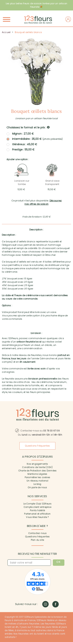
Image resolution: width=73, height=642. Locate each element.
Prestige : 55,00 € (23, 149)
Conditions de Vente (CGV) (37, 467)
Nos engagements (37, 463)
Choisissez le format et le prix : (27, 127)
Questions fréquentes (37, 536)
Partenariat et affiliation (37, 513)
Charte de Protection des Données (37, 470)
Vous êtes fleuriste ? (37, 517)
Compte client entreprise (37, 507)
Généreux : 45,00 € (24, 144)
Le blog (37, 484)
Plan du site (37, 539)
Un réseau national (37, 480)
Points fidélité (37, 510)
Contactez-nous (37, 533)
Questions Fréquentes (37, 445)
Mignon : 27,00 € (23, 133)
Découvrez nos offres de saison (43, 202)
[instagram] (45, 604)
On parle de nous (37, 487)
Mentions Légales (37, 474)
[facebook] (55, 604)
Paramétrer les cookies (37, 477)
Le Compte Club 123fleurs (37, 503)
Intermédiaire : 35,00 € (37, 139)
